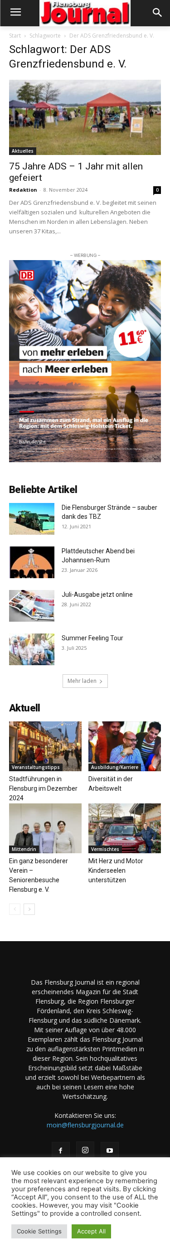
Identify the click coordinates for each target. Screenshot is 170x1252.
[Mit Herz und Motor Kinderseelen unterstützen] (124, 828)
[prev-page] (14, 909)
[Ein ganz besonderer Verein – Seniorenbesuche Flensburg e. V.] (45, 828)
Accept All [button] (91, 1231)
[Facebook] (61, 1151)
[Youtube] (110, 1151)
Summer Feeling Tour (92, 638)
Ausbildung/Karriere (114, 767)
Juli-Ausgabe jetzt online (97, 594)
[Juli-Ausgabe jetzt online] (31, 606)
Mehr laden (82, 681)
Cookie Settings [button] (39, 1231)
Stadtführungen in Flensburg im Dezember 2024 (43, 788)
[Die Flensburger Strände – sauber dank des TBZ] (31, 519)
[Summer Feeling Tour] (31, 649)
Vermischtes (105, 849)
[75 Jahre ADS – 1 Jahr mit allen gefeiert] (85, 117)
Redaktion (23, 189)
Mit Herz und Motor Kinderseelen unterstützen (115, 870)
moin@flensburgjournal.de (85, 1125)
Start (15, 35)
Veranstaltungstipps (36, 767)
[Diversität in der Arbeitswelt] (124, 746)
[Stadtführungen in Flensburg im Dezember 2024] (45, 746)
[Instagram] (85, 1150)
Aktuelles (23, 151)
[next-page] (29, 909)
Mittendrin (24, 849)
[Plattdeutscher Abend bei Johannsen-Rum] (31, 562)
